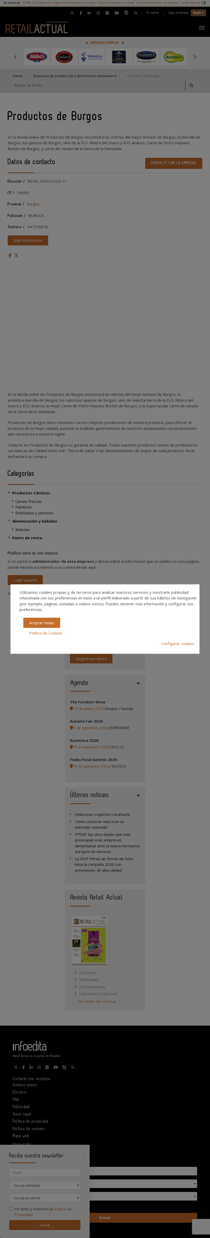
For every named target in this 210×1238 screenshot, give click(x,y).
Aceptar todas (41, 622)
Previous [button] (15, 56)
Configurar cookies (177, 643)
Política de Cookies (45, 633)
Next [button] (194, 56)
